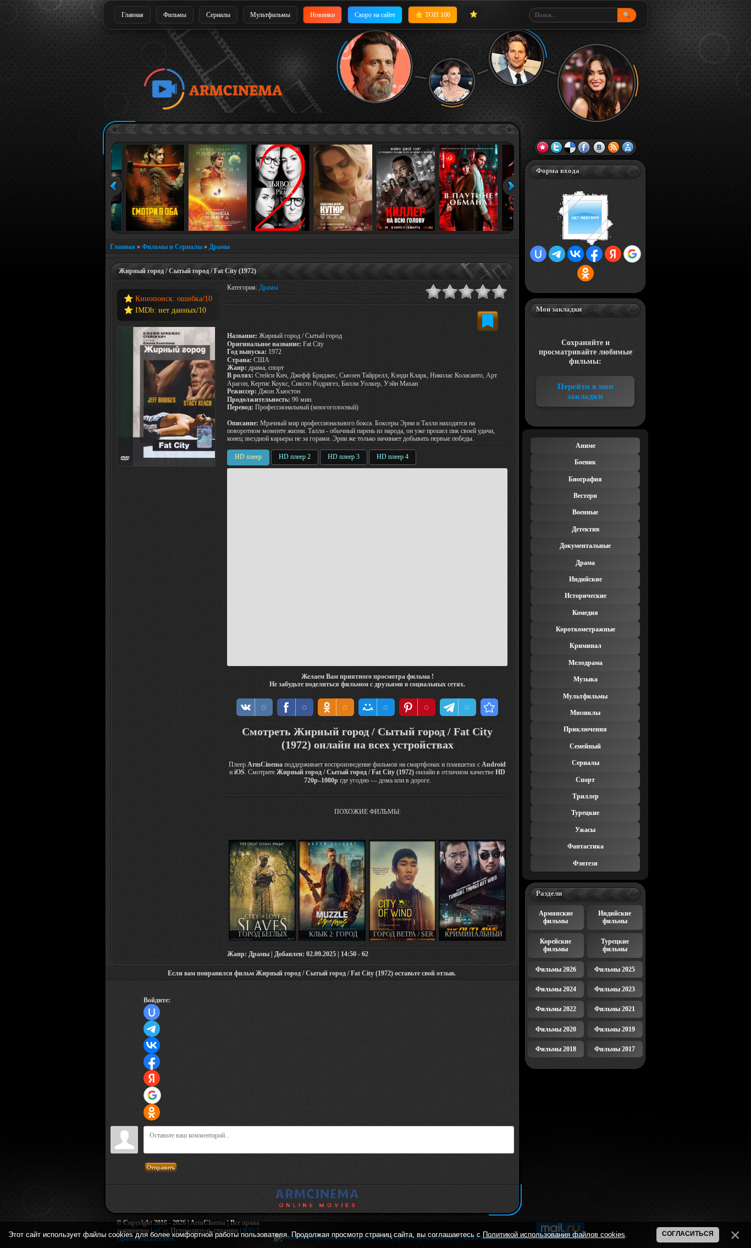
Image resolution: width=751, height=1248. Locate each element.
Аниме (585, 446)
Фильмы (174, 15)
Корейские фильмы (555, 945)
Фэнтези (585, 863)
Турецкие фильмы (615, 945)
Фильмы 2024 (555, 989)
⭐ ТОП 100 (432, 15)
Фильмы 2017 (614, 1049)
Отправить (161, 1167)
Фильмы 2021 (614, 1009)
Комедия (585, 613)
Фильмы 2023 (614, 989)
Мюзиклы (585, 713)
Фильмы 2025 (614, 969)
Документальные (585, 546)
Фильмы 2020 (555, 1029)
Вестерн (585, 496)
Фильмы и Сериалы (172, 247)
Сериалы (218, 15)
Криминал (585, 646)
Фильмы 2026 (555, 969)
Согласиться (688, 1234)
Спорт (585, 780)
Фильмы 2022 (555, 1009)
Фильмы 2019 (614, 1029)
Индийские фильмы (614, 917)
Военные (585, 512)
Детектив (585, 529)
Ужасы (585, 830)
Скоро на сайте (375, 15)
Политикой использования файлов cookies (554, 1234)
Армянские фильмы (556, 917)
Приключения (585, 729)
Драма (585, 563)
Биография (585, 479)
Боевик (585, 462)
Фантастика (585, 846)
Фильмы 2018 (555, 1049)
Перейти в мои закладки (585, 391)
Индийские (585, 579)
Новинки (322, 15)
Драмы (219, 247)
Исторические (585, 596)
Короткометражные (585, 629)
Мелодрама (585, 663)
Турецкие (585, 813)
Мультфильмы (270, 15)
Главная (132, 15)
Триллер (585, 796)
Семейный (585, 746)
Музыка (585, 679)
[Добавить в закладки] (488, 320)
